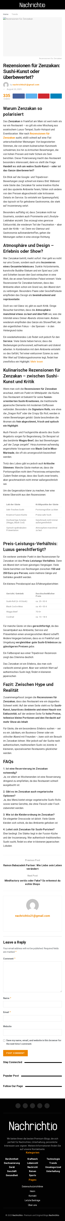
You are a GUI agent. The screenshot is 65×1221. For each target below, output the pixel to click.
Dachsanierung (12, 1163)
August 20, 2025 (14, 89)
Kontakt (32, 1196)
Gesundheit (12, 1175)
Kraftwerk (32, 1159)
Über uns (32, 1205)
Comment (9, 958)
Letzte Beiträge (32, 1200)
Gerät (12, 1167)
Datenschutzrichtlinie (32, 1186)
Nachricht (32, 1167)
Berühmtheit (11, 1159)
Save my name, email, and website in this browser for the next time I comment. (33, 1042)
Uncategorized (53, 1167)
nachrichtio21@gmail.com (26, 84)
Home (5, 14)
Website (7, 1026)
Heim (32, 1191)
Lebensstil (32, 1163)
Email (7, 1012)
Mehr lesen (36, 361)
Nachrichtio (17, 1215)
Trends (15, 14)
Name (7, 998)
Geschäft (12, 1171)
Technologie (53, 1159)
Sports (32, 1175)
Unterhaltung (53, 1171)
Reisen (32, 1171)
